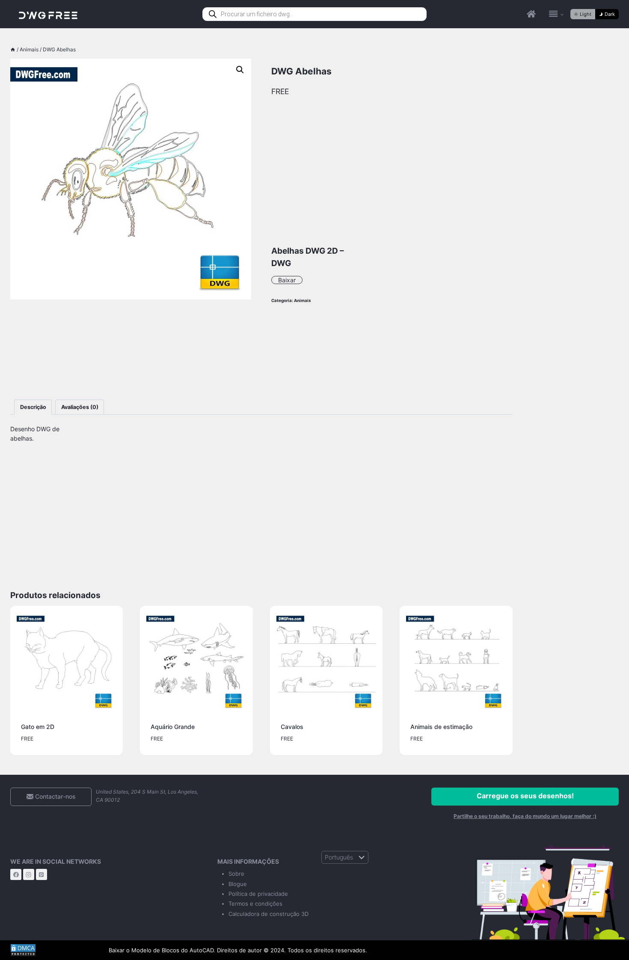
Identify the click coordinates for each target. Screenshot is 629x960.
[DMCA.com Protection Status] (53, 950)
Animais (302, 300)
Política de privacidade (258, 893)
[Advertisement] (130, 349)
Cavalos (292, 726)
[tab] (33, 407)
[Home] (12, 49)
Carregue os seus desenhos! (525, 795)
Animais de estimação (441, 726)
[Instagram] (28, 874)
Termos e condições (255, 903)
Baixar (287, 280)
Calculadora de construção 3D (268, 913)
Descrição (33, 407)
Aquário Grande (173, 726)
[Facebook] (15, 874)
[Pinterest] (41, 874)
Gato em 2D (37, 726)
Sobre (236, 873)
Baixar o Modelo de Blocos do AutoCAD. (162, 950)
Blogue (237, 883)
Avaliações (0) (79, 407)
